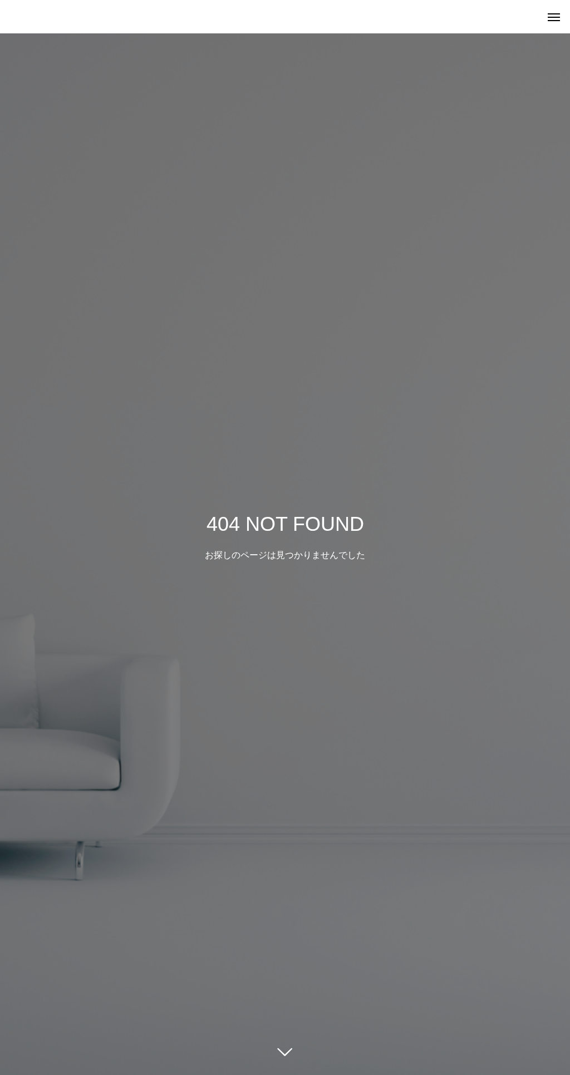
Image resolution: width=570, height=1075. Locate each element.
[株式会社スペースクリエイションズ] (11, 16)
